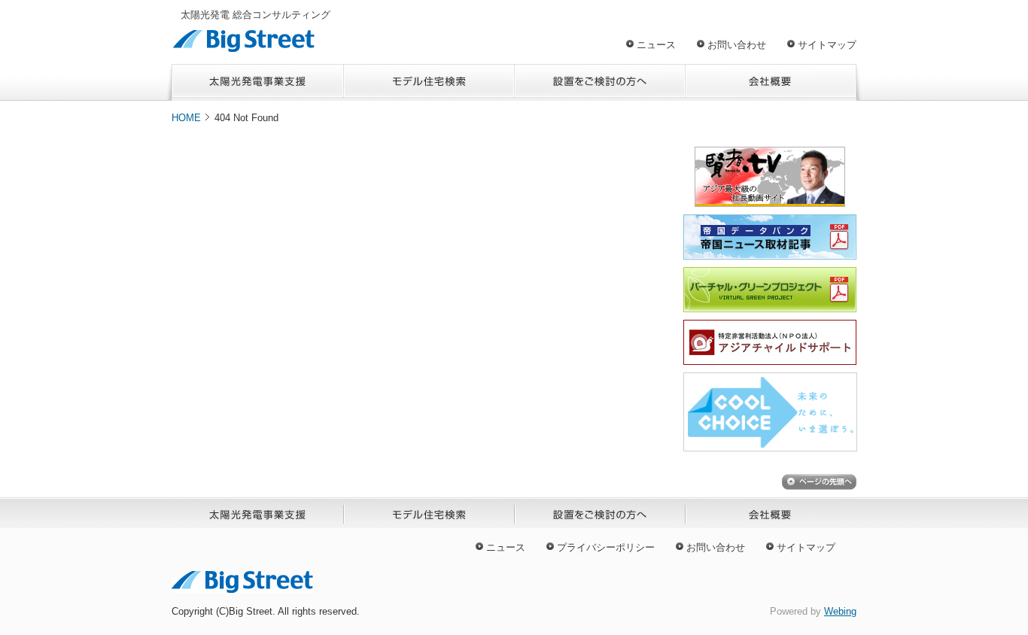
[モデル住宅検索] (429, 82)
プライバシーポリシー (606, 547)
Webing (840, 611)
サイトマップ (827, 44)
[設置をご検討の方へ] (600, 82)
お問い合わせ (736, 44)
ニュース (656, 44)
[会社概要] (771, 82)
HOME (186, 118)
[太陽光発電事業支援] (258, 82)
